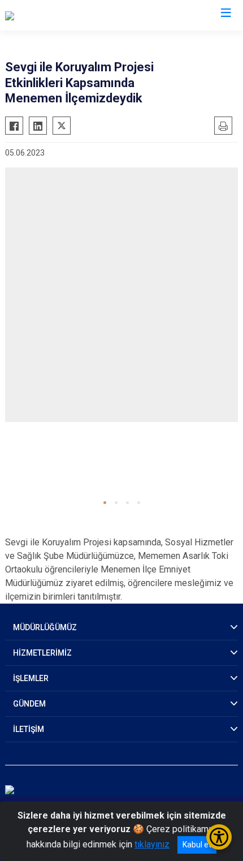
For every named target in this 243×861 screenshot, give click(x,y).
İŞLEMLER (31, 678)
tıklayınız (152, 844)
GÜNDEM (29, 703)
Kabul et (197, 844)
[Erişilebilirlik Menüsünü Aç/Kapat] (219, 837)
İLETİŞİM (28, 729)
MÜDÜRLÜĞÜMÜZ (45, 627)
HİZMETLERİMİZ (42, 652)
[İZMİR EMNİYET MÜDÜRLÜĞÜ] (64, 15)
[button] (104, 502)
